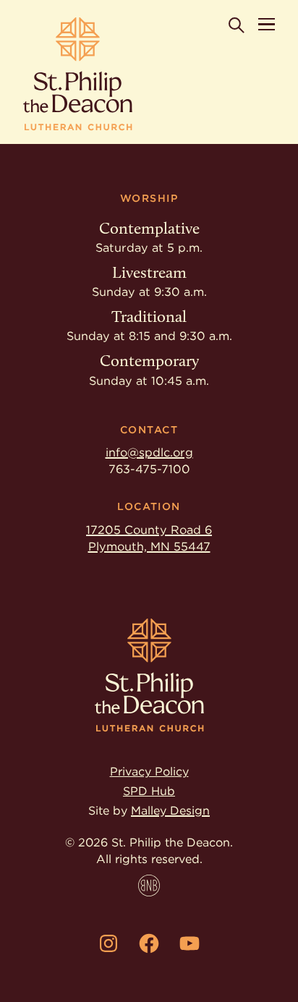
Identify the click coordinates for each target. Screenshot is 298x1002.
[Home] (77, 74)
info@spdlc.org (149, 452)
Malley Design (170, 811)
